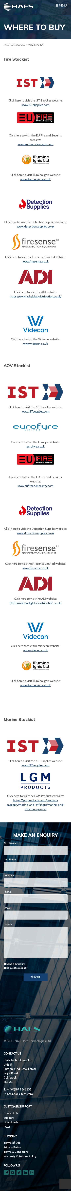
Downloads (11, 1122)
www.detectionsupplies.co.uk (35, 226)
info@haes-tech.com (19, 1094)
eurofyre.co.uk (36, 446)
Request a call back (16, 967)
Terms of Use (12, 1142)
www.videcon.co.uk (35, 344)
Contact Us (11, 1113)
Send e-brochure (15, 964)
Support (9, 1117)
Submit (35, 977)
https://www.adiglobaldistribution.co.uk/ (35, 296)
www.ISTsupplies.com (36, 105)
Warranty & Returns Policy (20, 1156)
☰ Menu (61, 5)
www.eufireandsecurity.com (35, 144)
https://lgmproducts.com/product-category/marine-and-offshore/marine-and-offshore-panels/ (35, 805)
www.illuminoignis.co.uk (35, 179)
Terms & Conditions (16, 1151)
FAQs (7, 1126)
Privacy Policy (12, 1147)
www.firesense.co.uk (36, 261)
